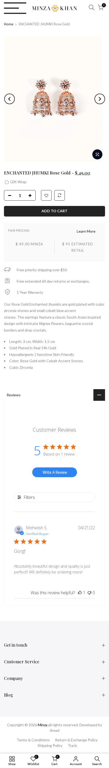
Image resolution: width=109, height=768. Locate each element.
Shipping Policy (50, 745)
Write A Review (55, 472)
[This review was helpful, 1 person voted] (80, 593)
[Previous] (9, 99)
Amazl (55, 730)
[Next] (99, 99)
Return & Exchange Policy (76, 740)
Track (72, 745)
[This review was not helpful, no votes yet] (89, 593)
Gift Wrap (17, 182)
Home (8, 24)
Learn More (86, 231)
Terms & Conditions (33, 740)
